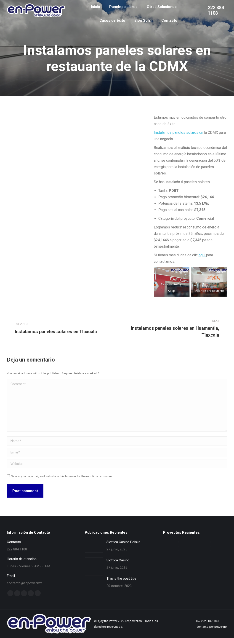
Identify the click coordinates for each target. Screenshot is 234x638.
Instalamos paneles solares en (179, 132)
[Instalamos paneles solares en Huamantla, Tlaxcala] (179, 546)
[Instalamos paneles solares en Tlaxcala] (179, 550)
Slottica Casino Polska (123, 542)
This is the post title (121, 578)
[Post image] (94, 546)
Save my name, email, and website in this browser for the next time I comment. (62, 476)
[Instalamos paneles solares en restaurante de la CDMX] (211, 546)
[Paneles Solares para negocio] (211, 550)
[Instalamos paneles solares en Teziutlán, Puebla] (179, 542)
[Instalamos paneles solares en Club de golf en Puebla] (211, 542)
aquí (202, 255)
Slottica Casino (117, 560)
